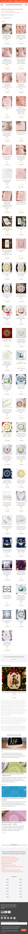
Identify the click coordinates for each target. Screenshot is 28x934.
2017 (7, 894)
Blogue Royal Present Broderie (8, 861)
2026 (20, 879)
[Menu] (2, 4)
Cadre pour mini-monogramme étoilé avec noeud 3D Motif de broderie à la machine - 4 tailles (7, 61)
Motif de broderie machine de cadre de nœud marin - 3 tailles (7, 481)
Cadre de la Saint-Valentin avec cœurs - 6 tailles (21, 318)
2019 (7, 891)
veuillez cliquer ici (14, 659)
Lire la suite (4, 760)
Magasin (2, 11)
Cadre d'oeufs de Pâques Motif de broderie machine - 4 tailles (21, 550)
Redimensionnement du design (9, 865)
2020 (20, 888)
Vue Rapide (7, 30)
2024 (20, 882)
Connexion (5, 1)
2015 (7, 897)
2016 (20, 894)
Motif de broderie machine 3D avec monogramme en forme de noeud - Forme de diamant (7, 205)
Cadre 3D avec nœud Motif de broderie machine (7, 181)
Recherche (15, 844)
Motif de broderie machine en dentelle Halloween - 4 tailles (21, 573)
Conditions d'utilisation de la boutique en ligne (12, 871)
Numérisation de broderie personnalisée (11, 870)
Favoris (11, 1)
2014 (20, 897)
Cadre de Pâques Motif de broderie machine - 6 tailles (7, 528)
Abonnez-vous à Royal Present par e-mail (9, 921)
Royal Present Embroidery (14, 4)
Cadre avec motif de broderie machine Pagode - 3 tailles (21, 387)
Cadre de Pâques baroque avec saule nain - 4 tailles (7, 229)
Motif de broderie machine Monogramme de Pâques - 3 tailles (21, 341)
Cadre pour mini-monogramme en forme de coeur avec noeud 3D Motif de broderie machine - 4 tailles (21, 110)
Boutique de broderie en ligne (8, 857)
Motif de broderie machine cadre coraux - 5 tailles (21, 411)
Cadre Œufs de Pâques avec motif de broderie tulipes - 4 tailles (7, 550)
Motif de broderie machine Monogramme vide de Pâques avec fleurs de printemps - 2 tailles (21, 598)
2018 (20, 891)
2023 (7, 885)
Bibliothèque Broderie (7, 863)
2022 (20, 885)
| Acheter (7, 43)
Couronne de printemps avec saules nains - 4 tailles (7, 296)
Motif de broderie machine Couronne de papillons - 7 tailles (7, 435)
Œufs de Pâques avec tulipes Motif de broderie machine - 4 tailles (21, 528)
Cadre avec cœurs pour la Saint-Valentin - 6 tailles (7, 318)
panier (25, 1)
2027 (7, 879)
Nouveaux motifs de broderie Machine (10, 858)
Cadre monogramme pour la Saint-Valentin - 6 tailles (21, 296)
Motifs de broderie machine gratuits (10, 860)
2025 (7, 882)
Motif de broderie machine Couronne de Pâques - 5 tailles (21, 481)
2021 (7, 888)
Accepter (23, 930)
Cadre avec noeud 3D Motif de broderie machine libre (7, 158)
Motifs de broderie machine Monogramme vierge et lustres (7, 597)
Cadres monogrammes (10, 11)
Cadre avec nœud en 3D (21, 180)
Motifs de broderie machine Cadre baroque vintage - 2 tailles (12, 823)
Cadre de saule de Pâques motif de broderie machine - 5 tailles (21, 435)
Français (18, 1)
